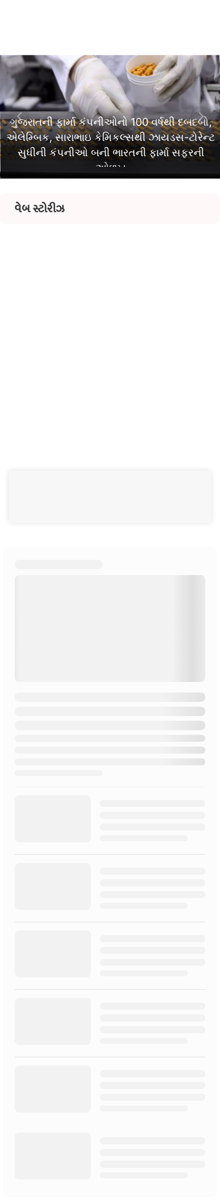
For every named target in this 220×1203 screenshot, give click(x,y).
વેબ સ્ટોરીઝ (40, 208)
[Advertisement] (110, 334)
